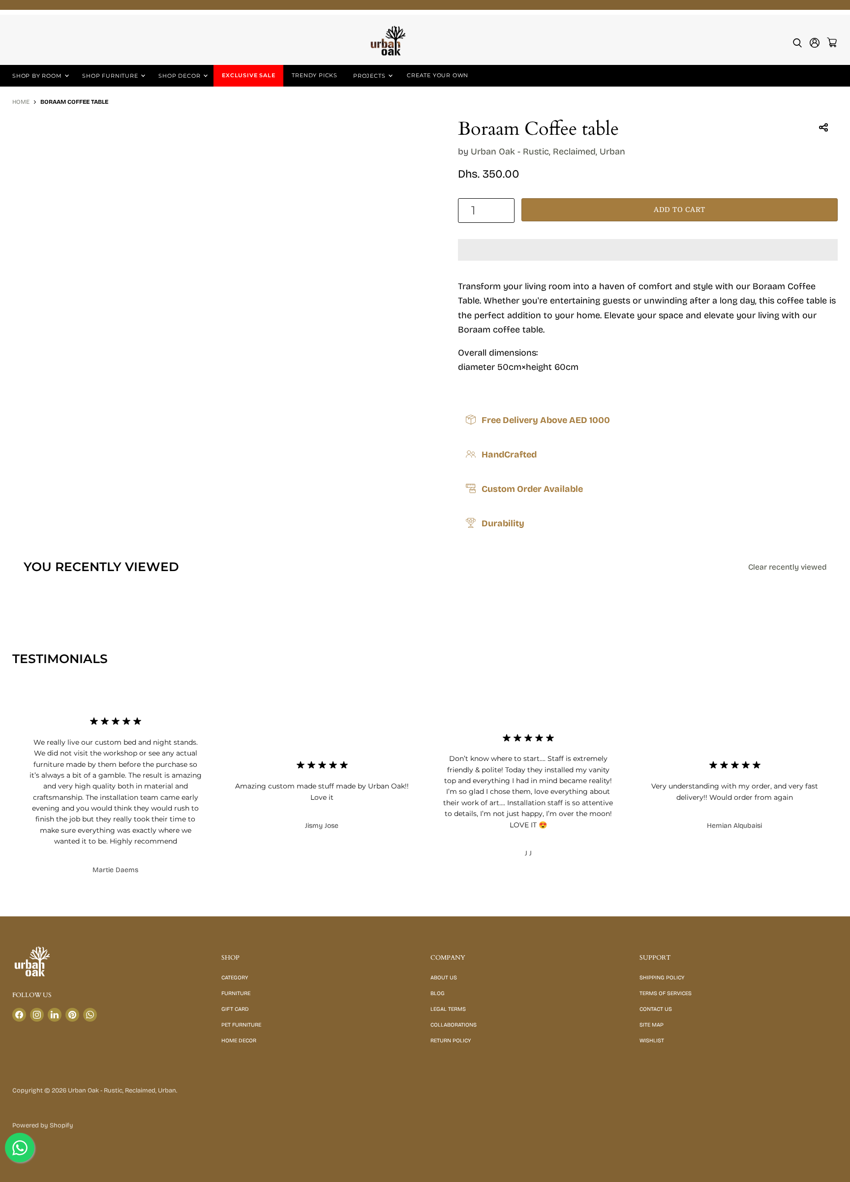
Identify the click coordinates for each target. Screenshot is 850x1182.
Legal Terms (448, 1009)
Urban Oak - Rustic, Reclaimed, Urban (548, 151)
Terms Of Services (665, 993)
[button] (648, 250)
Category (234, 977)
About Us (443, 977)
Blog (437, 993)
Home (21, 102)
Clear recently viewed (787, 567)
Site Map (651, 1025)
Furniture (235, 993)
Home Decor (238, 1040)
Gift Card (235, 1009)
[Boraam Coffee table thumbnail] (30, 146)
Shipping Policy (661, 977)
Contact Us (655, 1009)
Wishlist (651, 1040)
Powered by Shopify (42, 1125)
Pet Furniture (241, 1025)
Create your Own (437, 75)
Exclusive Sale (248, 75)
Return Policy (450, 1040)
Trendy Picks (314, 75)
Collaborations (453, 1025)
